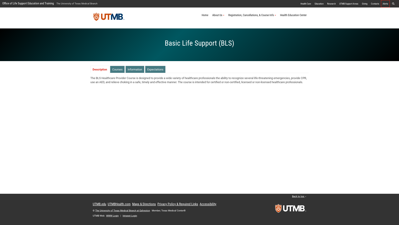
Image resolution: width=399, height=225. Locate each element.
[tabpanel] (199, 80)
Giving (364, 3)
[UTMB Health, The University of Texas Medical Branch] (290, 209)
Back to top (298, 196)
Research (331, 3)
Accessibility (208, 204)
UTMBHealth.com (119, 204)
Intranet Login (130, 215)
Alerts (385, 3)
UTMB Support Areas (348, 3)
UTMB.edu (99, 204)
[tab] (99, 69)
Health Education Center (293, 15)
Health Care (305, 3)
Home (205, 15)
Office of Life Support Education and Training (28, 3)
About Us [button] (217, 15)
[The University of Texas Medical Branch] (109, 17)
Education (319, 3)
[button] (393, 4)
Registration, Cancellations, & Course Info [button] (251, 15)
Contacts (375, 3)
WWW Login (112, 215)
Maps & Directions (144, 204)
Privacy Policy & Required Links (177, 204)
